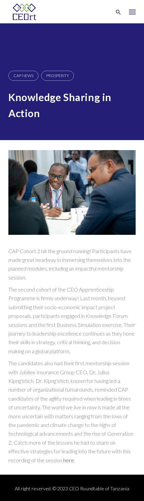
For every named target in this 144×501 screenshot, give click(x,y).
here (68, 460)
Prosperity (57, 75)
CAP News (23, 75)
